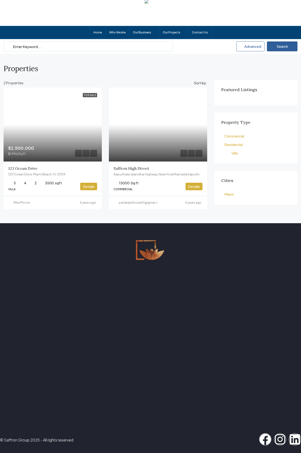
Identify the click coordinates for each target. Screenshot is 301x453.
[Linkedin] (295, 439)
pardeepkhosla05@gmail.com (140, 202)
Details (89, 186)
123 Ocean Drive (22, 168)
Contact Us (200, 32)
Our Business (142, 32)
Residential (233, 144)
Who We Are (117, 32)
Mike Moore (21, 202)
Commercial (234, 136)
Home (97, 32)
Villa (234, 153)
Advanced (252, 46)
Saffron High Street (131, 168)
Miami (229, 194)
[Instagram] (280, 439)
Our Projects (171, 32)
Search (282, 46)
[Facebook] (265, 439)
